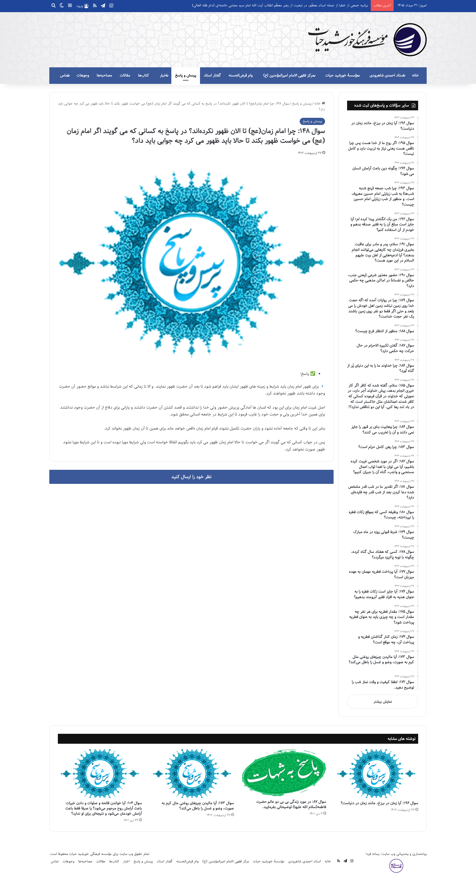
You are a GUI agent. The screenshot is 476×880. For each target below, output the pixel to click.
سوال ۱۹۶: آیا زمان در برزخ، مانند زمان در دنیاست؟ (378, 803)
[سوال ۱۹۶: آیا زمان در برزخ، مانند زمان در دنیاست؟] (376, 773)
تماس (64, 75)
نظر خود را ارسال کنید (191, 477)
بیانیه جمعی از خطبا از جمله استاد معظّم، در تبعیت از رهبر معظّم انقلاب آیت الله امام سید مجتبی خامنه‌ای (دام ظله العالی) (280, 5)
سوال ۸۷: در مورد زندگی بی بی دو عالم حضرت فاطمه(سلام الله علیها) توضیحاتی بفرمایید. (291, 804)
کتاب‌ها (143, 75)
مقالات (125, 75)
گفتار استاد (212, 75)
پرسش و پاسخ (185, 75)
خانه (415, 75)
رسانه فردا (373, 854)
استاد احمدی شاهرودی (387, 75)
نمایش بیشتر (383, 702)
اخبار (163, 75)
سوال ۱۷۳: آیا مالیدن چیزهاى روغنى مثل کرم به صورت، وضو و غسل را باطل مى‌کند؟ (198, 806)
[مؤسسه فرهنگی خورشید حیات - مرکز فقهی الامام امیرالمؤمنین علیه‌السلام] (367, 39)
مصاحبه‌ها (104, 75)
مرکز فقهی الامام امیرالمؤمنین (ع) (288, 75)
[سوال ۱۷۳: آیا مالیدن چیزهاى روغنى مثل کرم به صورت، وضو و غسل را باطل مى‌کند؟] (192, 773)
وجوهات (83, 75)
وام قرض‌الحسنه (241, 75)
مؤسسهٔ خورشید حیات (342, 75)
